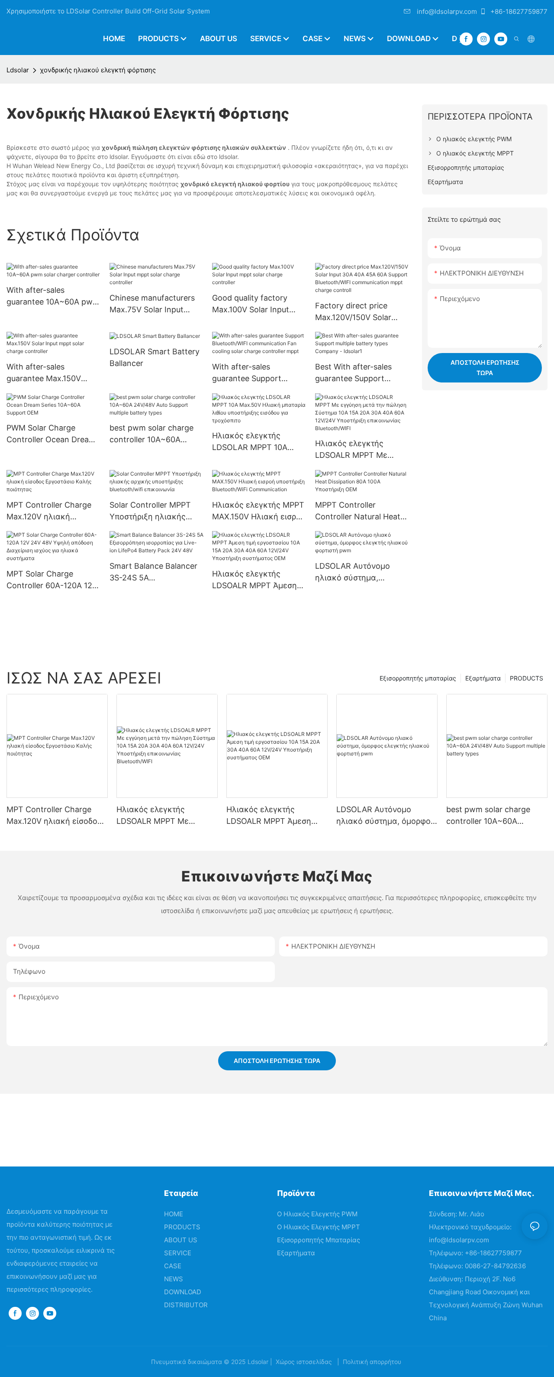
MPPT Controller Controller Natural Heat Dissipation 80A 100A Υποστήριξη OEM (357, 511)
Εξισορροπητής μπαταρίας (418, 678)
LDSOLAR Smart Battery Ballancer (155, 357)
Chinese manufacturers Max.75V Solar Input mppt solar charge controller (152, 304)
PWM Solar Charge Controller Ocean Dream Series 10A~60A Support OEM (51, 434)
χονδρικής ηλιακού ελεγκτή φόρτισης (98, 70)
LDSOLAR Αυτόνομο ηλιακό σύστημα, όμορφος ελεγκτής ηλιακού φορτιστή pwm (358, 572)
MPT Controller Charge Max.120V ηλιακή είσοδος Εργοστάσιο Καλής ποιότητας (48, 511)
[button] (461, 39)
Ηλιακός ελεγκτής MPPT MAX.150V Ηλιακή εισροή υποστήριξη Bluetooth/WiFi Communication (259, 511)
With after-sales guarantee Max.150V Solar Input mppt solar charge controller (47, 373)
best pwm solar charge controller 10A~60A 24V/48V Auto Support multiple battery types (151, 434)
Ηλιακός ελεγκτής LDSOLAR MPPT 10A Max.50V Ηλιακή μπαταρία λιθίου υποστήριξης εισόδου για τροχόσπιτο (258, 442)
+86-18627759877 (518, 11)
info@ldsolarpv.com (446, 11)
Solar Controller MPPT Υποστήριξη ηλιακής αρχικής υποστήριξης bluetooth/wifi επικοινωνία (150, 511)
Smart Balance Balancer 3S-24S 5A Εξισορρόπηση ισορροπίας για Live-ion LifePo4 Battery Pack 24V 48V (153, 572)
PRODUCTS (526, 678)
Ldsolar (17, 70)
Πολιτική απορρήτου (372, 1361)
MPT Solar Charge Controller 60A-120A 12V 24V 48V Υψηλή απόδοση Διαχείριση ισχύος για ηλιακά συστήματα (51, 580)
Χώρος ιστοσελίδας (304, 1361)
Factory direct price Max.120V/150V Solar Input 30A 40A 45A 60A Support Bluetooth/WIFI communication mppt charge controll (359, 312)
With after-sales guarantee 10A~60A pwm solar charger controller (53, 296)
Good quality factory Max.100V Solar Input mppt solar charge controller (250, 304)
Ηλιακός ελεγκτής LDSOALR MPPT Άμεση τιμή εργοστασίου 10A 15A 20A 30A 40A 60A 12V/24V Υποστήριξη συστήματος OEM (254, 580)
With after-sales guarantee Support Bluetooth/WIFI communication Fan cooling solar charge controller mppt (249, 373)
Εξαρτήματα (483, 678)
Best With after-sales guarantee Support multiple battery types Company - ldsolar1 (355, 373)
